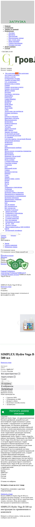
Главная (7, 26)
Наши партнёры (14, 41)
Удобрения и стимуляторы (12, 267)
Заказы (7, 243)
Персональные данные (16, 38)
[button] (17, 389)
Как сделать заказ (14, 40)
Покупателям (13, 36)
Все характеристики (9, 374)
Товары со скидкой (11, 29)
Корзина (3, 264)
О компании (9, 28)
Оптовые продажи (15, 45)
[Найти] (19, 234)
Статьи (7, 48)
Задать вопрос (10, 47)
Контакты (12, 34)
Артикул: (4, 366)
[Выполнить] (1, 254)
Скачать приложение (15, 43)
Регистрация (9, 255)
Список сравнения (11, 245)
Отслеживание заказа (8, 252)
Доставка (12, 33)
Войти (3, 255)
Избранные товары (11, 247)
